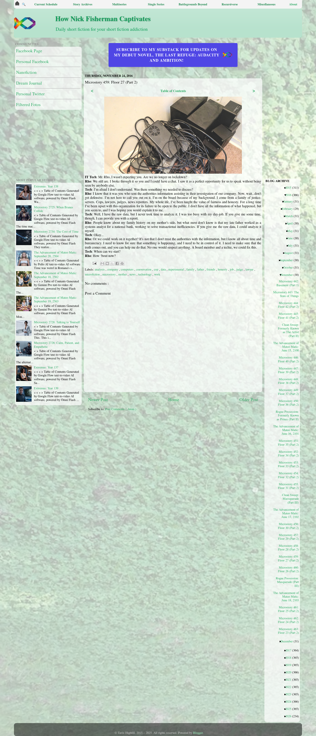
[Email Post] (94, 263)
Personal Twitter (30, 94)
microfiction (93, 274)
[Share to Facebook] (117, 263)
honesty (223, 269)
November (288, 275)
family (190, 269)
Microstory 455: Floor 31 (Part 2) (288, 486)
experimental (176, 269)
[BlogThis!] (107, 263)
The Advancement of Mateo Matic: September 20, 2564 (55, 254)
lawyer (249, 269)
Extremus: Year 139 (46, 388)
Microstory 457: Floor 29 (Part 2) (288, 537)
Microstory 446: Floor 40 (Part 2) (288, 359)
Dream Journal (29, 83)
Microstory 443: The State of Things (287, 294)
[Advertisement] (192, 445)
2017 (289, 650)
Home (173, 399)
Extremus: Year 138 (46, 186)
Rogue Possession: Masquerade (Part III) (287, 582)
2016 (289, 195)
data (164, 269)
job (232, 269)
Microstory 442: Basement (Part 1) (287, 283)
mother (123, 274)
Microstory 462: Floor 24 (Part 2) (288, 620)
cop (156, 269)
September (288, 260)
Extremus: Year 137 (46, 367)
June (291, 238)
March (290, 216)
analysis (100, 269)
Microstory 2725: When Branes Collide (53, 209)
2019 (289, 665)
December (288, 641)
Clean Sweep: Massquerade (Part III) (290, 498)
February (289, 208)
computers (127, 269)
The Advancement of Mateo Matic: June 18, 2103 (287, 596)
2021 (289, 679)
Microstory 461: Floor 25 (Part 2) (288, 609)
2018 (289, 657)
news (133, 274)
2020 (289, 672)
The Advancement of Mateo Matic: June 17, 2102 (287, 513)
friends (211, 269)
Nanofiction (26, 72)
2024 (289, 701)
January (290, 201)
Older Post (248, 399)
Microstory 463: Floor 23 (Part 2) (288, 631)
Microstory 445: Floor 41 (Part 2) (288, 315)
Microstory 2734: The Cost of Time (56, 231)
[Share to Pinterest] (122, 263)
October (289, 267)
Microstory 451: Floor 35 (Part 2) (288, 442)
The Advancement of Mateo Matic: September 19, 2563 (55, 299)
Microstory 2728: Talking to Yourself (57, 322)
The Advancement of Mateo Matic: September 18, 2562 (55, 275)
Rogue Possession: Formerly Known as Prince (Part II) (287, 415)
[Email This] (102, 263)
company (113, 269)
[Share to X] (112, 263)
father (201, 269)
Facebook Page (29, 51)
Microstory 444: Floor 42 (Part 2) (288, 305)
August (290, 253)
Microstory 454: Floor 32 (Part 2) (288, 475)
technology (145, 274)
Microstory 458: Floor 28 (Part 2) (288, 547)
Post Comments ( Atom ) (120, 409)
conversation (144, 269)
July (292, 245)
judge (240, 269)
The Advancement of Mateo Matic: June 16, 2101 (287, 430)
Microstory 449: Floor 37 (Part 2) (288, 392)
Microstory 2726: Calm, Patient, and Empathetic (56, 344)
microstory (109, 274)
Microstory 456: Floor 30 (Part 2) (288, 526)
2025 (289, 709)
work (157, 274)
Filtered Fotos (28, 104)
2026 (289, 716)
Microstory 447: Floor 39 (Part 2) (288, 370)
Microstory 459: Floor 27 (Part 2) (288, 558)
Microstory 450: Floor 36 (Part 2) (288, 403)
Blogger (198, 733)
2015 (289, 187)
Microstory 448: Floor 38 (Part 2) (288, 381)
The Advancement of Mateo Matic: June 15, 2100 (287, 346)
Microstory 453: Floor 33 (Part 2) (288, 464)
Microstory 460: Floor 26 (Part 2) (288, 569)
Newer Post (98, 399)
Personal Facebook (32, 61)
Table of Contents (173, 90)
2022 (289, 687)
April (291, 223)
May (291, 231)
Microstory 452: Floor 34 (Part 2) (288, 453)
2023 (289, 694)
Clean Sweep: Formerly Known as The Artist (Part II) (288, 330)
